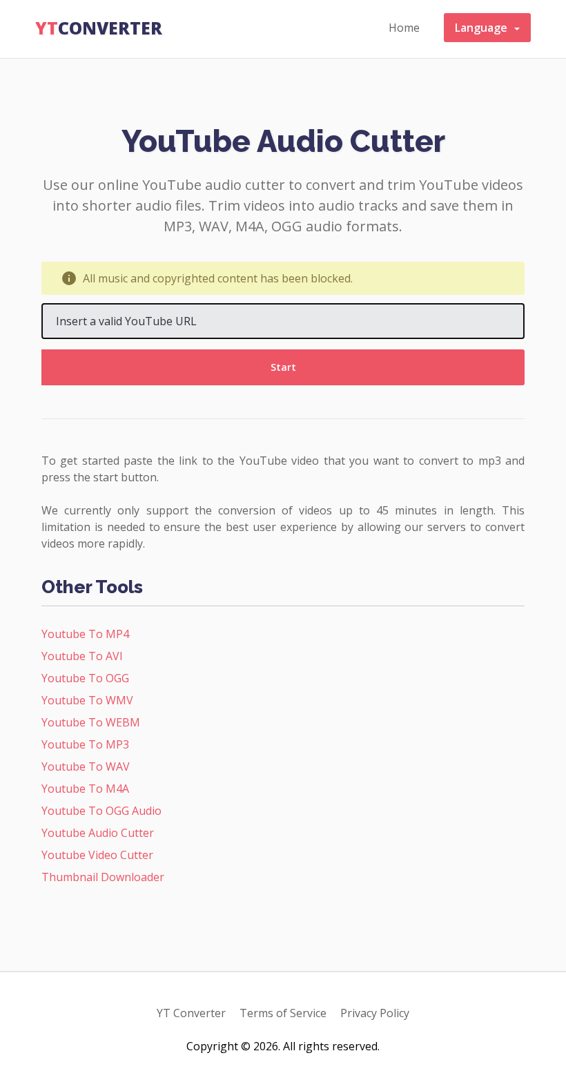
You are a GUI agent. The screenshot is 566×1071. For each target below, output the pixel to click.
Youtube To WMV (87, 700)
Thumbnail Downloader (102, 877)
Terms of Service (283, 1013)
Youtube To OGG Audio (101, 810)
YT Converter (191, 1013)
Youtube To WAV (85, 766)
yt (98, 27)
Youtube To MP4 (85, 633)
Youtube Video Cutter (97, 854)
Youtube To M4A (85, 788)
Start (283, 367)
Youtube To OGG (85, 678)
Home (404, 27)
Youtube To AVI (82, 656)
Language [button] (484, 27)
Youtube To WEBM (90, 722)
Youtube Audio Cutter (97, 832)
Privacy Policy (374, 1013)
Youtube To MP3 (85, 744)
